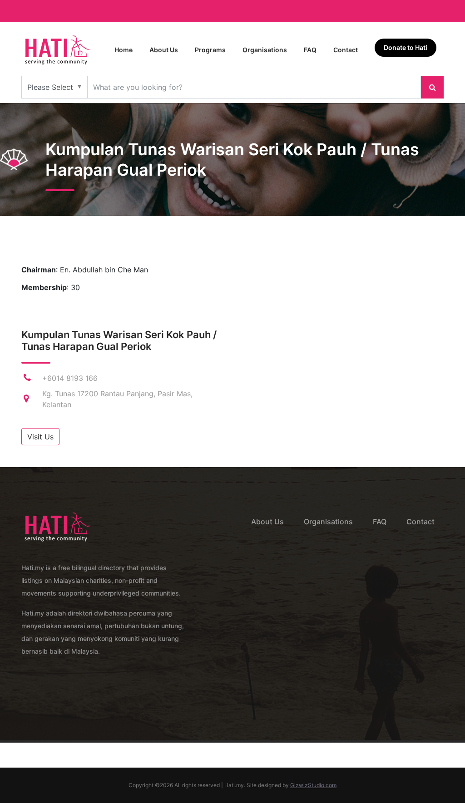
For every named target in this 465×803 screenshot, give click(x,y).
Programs (210, 50)
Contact (345, 50)
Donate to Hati (405, 47)
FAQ (310, 50)
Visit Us (40, 436)
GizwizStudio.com (313, 785)
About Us (163, 50)
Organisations (264, 50)
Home (123, 50)
